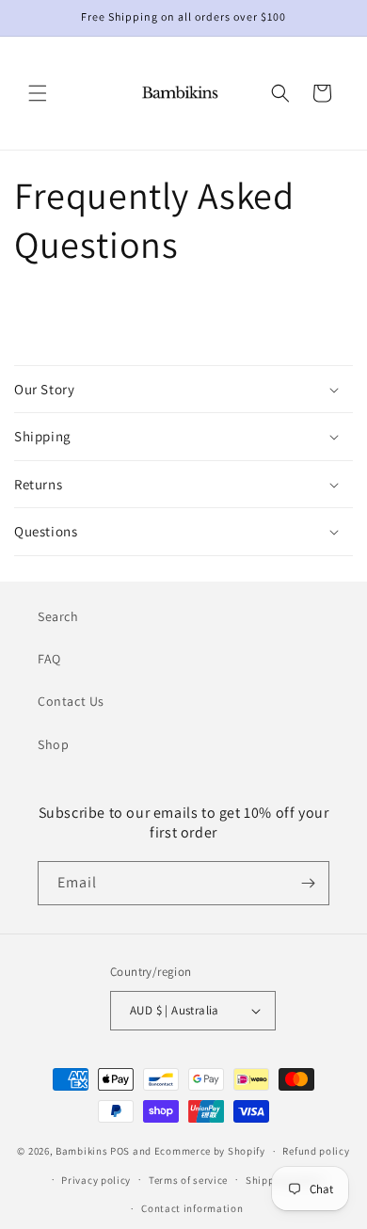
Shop (53, 744)
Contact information (192, 1208)
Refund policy (315, 1150)
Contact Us (71, 701)
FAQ (49, 658)
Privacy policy (96, 1180)
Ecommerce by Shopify (209, 1150)
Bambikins (81, 1150)
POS (120, 1150)
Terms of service (188, 1180)
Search (58, 616)
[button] (37, 93)
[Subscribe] (307, 883)
